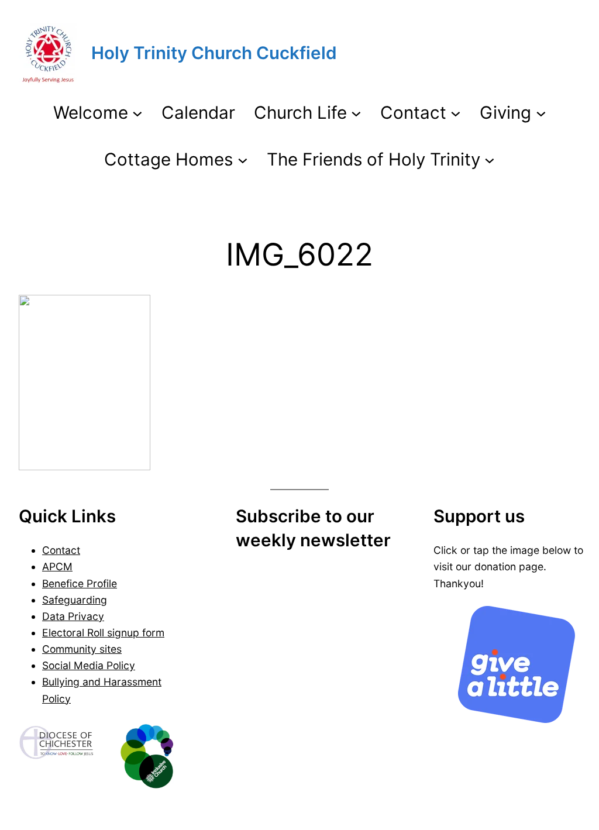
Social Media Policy (88, 665)
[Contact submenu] (455, 113)
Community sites (82, 649)
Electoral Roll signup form (103, 632)
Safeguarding (74, 600)
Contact (61, 550)
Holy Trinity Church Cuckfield (214, 52)
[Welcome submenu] (137, 113)
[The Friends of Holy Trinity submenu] (489, 159)
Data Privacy (73, 616)
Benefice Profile (79, 583)
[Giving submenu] (541, 113)
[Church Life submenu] (356, 113)
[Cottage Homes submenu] (242, 159)
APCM (57, 566)
